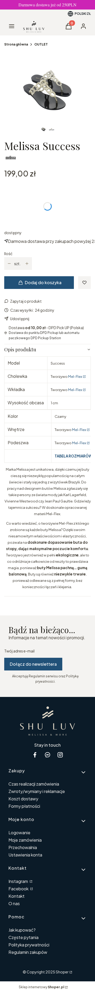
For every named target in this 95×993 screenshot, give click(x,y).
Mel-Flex (75, 376)
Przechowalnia (22, 847)
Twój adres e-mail (19, 651)
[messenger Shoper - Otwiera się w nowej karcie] (47, 754)
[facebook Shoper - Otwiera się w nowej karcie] (35, 754)
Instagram (18, 881)
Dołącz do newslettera (33, 664)
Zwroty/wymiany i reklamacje (36, 791)
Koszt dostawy (23, 798)
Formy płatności (24, 806)
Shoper (62, 971)
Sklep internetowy (41, 987)
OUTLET (41, 44)
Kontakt (16, 896)
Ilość (8, 253)
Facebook (18, 888)
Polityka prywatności (28, 944)
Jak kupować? (22, 930)
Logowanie (19, 832)
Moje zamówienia (25, 840)
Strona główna (16, 44)
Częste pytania (23, 937)
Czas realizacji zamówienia (33, 784)
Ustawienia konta (25, 855)
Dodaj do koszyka (43, 282)
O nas (14, 903)
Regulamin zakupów (27, 952)
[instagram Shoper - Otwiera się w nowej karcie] (60, 754)
